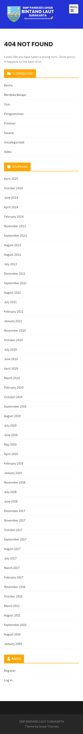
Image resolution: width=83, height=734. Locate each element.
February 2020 (14, 387)
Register (10, 671)
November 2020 (15, 330)
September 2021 (15, 283)
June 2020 (11, 359)
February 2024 (14, 217)
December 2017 (14, 511)
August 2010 (12, 634)
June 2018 (11, 501)
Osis (7, 104)
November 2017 (15, 520)
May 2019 (10, 444)
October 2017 (13, 530)
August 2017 (12, 549)
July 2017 (10, 558)
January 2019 (13, 473)
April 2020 (11, 368)
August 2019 (12, 416)
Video (8, 152)
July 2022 (10, 264)
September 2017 (15, 539)
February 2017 (13, 577)
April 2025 (11, 179)
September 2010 (15, 625)
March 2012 (12, 606)
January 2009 (13, 644)
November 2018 (14, 482)
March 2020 (12, 378)
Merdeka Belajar (15, 95)
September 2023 (15, 235)
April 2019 (11, 454)
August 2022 (12, 254)
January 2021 (13, 321)
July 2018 (10, 492)
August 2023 (12, 245)
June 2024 (11, 198)
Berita (8, 85)
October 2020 (13, 340)
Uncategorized (14, 142)
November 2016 (14, 587)
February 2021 (13, 311)
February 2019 (13, 463)
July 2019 (10, 425)
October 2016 (13, 596)
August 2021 (12, 292)
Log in (8, 680)
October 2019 (13, 397)
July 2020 (10, 349)
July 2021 (10, 302)
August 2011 (12, 615)
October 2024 (13, 188)
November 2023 (15, 226)
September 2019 (15, 406)
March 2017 (12, 568)
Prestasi (9, 123)
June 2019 (11, 435)
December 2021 (14, 273)
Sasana (9, 133)
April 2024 (11, 207)
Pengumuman (14, 114)
